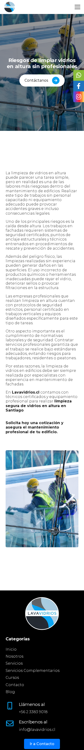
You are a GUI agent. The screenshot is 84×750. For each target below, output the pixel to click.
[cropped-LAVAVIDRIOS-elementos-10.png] (9, 7)
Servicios (14, 663)
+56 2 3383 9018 (33, 712)
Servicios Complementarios (33, 670)
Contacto (15, 685)
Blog (10, 692)
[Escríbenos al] (12, 723)
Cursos (12, 677)
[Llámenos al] (12, 706)
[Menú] (77, 7)
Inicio (11, 649)
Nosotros (14, 656)
